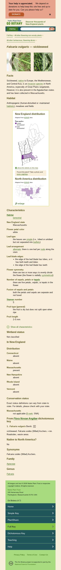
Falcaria (10, 474)
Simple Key (13, 513)
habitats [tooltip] (10, 106)
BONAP (26, 117)
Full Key (10, 35)
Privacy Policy (19, 555)
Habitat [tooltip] (10, 215)
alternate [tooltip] (17, 249)
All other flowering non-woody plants (28, 35)
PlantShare (13, 520)
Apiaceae (11, 464)
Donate (16, 14)
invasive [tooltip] (31, 84)
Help (10, 546)
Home (11, 506)
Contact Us (43, 555)
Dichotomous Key (16, 533)
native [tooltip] (21, 80)
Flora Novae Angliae (26, 418)
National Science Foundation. (25, 564)
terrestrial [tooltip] (17, 218)
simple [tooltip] (29, 239)
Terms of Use (32, 555)
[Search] (52, 28)
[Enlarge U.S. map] (30, 195)
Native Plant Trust (14, 490)
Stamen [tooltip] (10, 299)
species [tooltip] (39, 84)
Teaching (12, 540)
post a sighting (22, 174)
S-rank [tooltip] (30, 413)
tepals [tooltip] (37, 279)
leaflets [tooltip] (36, 242)
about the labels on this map (27, 168)
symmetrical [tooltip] (47, 275)
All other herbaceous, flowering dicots (21, 40)
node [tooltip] (43, 249)
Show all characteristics (21, 327)
